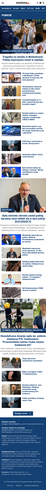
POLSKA (16, 8)
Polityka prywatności (31, 485)
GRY (43, 8)
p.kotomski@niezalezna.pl (22, 432)
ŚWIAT (23, 8)
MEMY (38, 8)
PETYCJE (30, 8)
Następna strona (21, 413)
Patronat (10, 485)
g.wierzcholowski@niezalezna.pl (32, 424)
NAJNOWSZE (6, 8)
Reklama (19, 485)
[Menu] (3, 2)
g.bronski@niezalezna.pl (24, 430)
